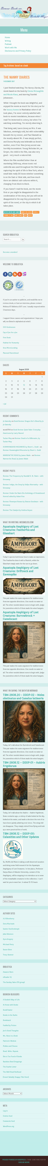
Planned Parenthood (11, 353)
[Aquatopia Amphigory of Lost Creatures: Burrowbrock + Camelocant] (24, 662)
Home (7, 37)
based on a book (26, 212)
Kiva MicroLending (10, 348)
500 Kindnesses (9, 327)
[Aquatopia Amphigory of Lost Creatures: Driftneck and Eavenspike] (24, 595)
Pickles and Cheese (10, 1046)
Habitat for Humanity (11, 343)
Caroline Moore (23, 1162)
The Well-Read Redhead (12, 1072)
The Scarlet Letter (9, 1067)
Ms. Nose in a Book (10, 1036)
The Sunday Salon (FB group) (14, 982)
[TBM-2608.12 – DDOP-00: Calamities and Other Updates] (13, 859)
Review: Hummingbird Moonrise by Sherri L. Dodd (22, 450)
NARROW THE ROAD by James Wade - (17, 455)
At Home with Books (10, 1005)
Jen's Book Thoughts (11, 1031)
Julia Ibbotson (8, 934)
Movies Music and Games (12, 212)
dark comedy (19, 215)
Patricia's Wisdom (9, 1041)
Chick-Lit (36, 212)
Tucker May (7, 438)
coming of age (8, 215)
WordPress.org (8, 1126)
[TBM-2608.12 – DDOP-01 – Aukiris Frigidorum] (24, 809)
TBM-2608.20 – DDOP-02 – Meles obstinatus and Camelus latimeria (23, 696)
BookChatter (7, 1010)
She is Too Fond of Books (12, 1056)
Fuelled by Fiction (9, 1025)
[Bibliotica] (24, 21)
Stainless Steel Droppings (12, 1062)
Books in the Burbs (10, 1015)
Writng (8, 41)
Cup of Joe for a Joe (10, 332)
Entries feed (7, 1116)
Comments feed (9, 1121)
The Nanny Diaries (16, 77)
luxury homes (13, 110)
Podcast (8, 44)
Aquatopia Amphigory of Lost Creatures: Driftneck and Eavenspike (21, 571)
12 (24, 385)
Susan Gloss (7, 950)
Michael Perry (8, 944)
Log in (5, 1111)
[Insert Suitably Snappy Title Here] (16, 1077)
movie (30, 215)
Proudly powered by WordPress (14, 1159)
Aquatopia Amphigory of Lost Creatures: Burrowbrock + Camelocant (21, 616)
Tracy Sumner (8, 955)
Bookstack (7, 1020)
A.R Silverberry (8, 919)
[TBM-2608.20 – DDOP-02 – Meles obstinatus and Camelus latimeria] (24, 742)
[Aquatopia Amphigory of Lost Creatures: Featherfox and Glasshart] (24, 554)
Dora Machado (8, 924)
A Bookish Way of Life (11, 1000)
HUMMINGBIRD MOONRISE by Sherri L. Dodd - (21, 447)
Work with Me (11, 47)
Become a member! (10, 252)
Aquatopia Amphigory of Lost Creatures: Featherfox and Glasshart (21, 530)
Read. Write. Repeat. (11, 1051)
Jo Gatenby (7, 421)
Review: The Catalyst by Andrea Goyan (17, 510)
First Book (7, 338)
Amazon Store (8, 972)
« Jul (4, 404)
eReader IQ (7, 977)
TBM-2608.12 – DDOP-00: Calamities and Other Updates (21, 835)
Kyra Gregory (8, 939)
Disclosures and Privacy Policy (18, 51)
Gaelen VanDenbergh (11, 929)
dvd (25, 215)
